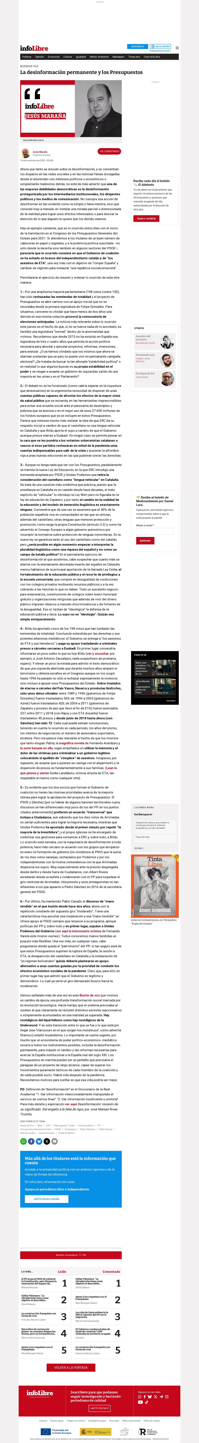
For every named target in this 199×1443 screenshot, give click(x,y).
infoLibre (80, 1337)
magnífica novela (71, 743)
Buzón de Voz (27, 1125)
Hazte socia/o (99, 1408)
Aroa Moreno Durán (145, 343)
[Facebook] (144, 1397)
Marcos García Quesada (33, 1337)
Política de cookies (152, 1421)
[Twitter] (155, 1397)
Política (27, 56)
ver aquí (71, 1104)
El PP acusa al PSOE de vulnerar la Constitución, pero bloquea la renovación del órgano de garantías (38, 1282)
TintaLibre (134, 56)
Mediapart (118, 56)
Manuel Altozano (29, 1287)
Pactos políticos (86, 1125)
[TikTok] (146, 1402)
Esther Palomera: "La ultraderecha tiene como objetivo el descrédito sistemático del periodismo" (36, 1299)
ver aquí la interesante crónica (78, 931)
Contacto (43, 1421)
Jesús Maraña (40, 152)
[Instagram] (166, 1397)
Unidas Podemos (66, 1133)
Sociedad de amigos (97, 1421)
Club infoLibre (152, 56)
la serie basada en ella (36, 748)
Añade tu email (145, 525)
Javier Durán (142, 377)
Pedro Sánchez (87, 1129)
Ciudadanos (70, 1129)
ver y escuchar (98, 653)
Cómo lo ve (140, 654)
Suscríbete (137, 46)
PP (99, 1125)
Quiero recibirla (146, 218)
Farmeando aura (145, 354)
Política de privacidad (131, 1421)
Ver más (138, 848)
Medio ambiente (99, 56)
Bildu (40, 1125)
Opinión (39, 56)
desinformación (46, 1133)
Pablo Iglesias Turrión (64, 1125)
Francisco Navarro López (33, 1319)
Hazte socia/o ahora (46, 1199)
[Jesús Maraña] (25, 152)
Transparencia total (159, 51)
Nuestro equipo (56, 1421)
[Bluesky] (150, 1397)
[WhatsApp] (139, 1397)
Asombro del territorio (143, 338)
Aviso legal (114, 1421)
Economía (54, 56)
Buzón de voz (90, 995)
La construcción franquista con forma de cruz (38, 1314)
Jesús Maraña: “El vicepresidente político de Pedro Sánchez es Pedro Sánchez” (143, 687)
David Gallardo (28, 1304)
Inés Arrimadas (27, 1133)
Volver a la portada (71, 1368)
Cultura (67, 56)
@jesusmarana (42, 155)
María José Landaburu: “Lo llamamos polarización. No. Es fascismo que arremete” (143, 668)
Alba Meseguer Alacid (32, 1353)
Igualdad (81, 56)
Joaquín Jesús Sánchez (143, 360)
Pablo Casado (105, 1129)
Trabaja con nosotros (76, 1421)
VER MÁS (171, 701)
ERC (48, 1125)
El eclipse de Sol (145, 373)
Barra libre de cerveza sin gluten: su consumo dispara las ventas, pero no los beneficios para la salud (38, 1333)
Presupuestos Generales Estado (36, 1129)
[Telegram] (161, 1397)
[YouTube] (140, 1402)
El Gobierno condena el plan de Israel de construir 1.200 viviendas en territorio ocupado (93, 1331)
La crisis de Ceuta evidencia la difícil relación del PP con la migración (92, 1314)
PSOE (58, 1129)
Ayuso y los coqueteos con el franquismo (37, 1348)
